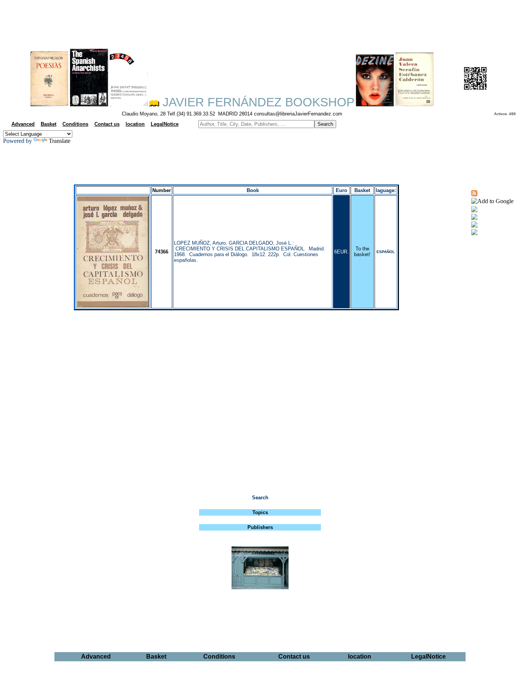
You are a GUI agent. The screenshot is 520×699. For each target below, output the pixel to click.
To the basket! (362, 251)
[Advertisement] (260, 21)
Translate (59, 141)
